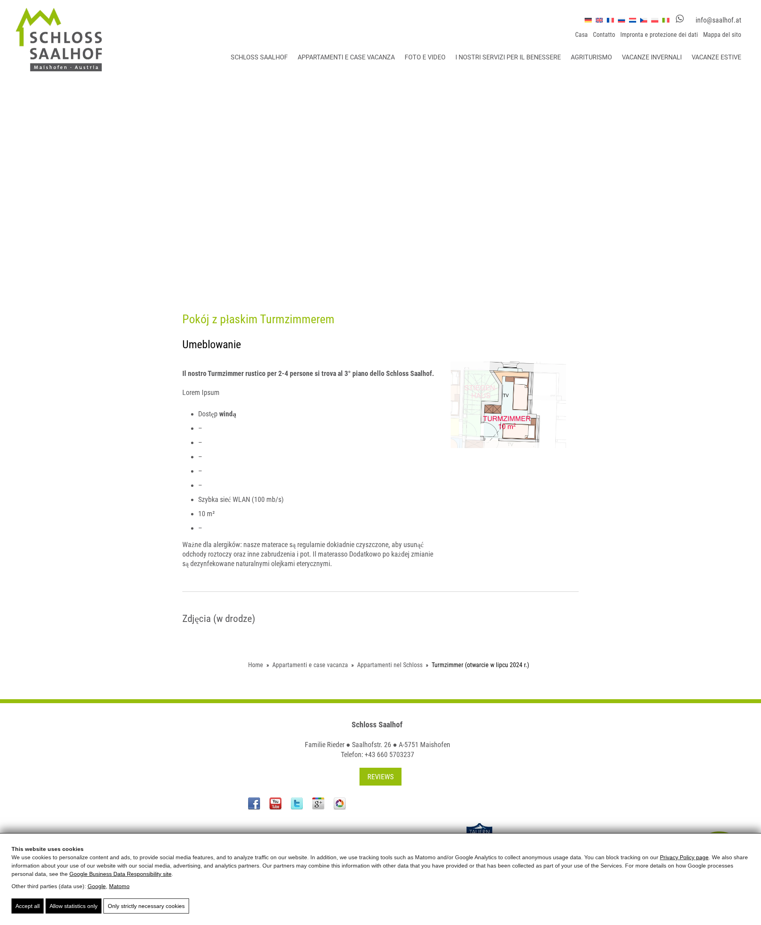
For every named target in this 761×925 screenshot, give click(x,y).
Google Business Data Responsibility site (120, 874)
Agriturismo (591, 57)
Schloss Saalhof (259, 57)
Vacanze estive (716, 57)
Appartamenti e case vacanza (346, 57)
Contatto (604, 34)
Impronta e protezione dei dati (659, 34)
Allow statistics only (74, 906)
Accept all (27, 906)
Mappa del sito (722, 34)
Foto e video (425, 57)
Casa (581, 34)
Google (97, 886)
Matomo (119, 886)
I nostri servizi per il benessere (508, 57)
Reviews (380, 776)
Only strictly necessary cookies (146, 906)
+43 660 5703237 (389, 754)
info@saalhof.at (718, 20)
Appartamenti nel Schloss (390, 665)
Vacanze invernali (652, 57)
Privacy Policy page (684, 857)
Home (255, 665)
